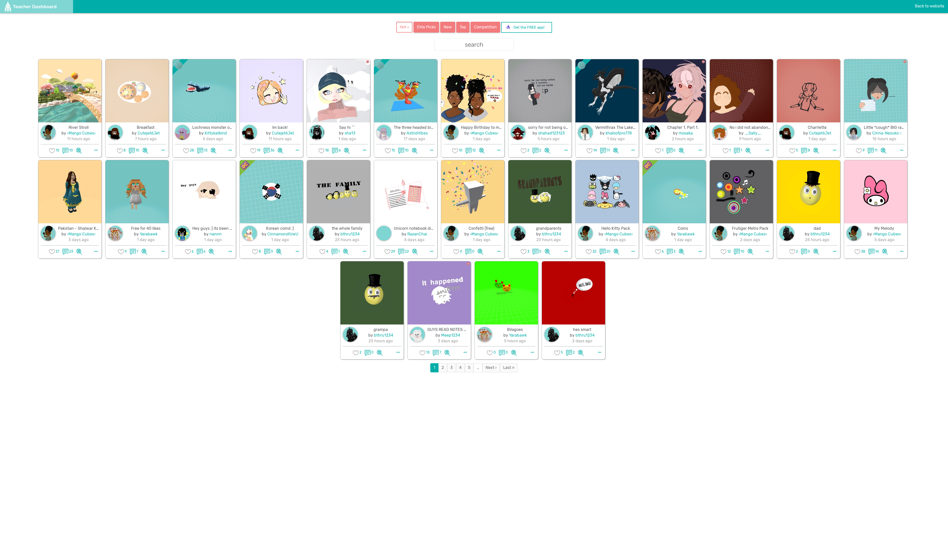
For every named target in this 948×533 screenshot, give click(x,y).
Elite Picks (426, 27)
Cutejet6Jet (149, 133)
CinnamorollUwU (282, 234)
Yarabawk (149, 234)
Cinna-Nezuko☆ (887, 133)
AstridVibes (417, 133)
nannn (216, 234)
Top (463, 27)
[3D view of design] (79, 150)
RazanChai (417, 234)
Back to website (929, 6)
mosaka (686, 133)
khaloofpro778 (619, 133)
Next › (491, 367)
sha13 (350, 133)
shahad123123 (551, 133)
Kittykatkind (216, 133)
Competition (485, 27)
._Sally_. (753, 133)
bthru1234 (350, 234)
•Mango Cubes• (81, 133)
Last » (508, 367)
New (448, 27)
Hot (403, 27)
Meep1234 (450, 335)
